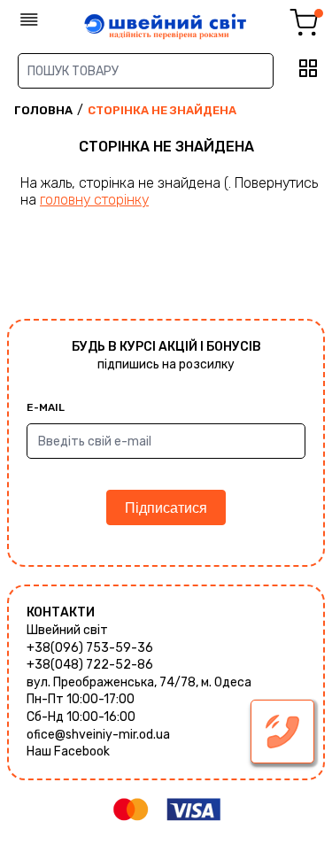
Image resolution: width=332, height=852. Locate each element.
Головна (43, 110)
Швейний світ (67, 630)
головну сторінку (94, 199)
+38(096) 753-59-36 (90, 647)
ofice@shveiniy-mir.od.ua (98, 734)
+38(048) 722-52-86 (90, 664)
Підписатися (166, 507)
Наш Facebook (68, 751)
